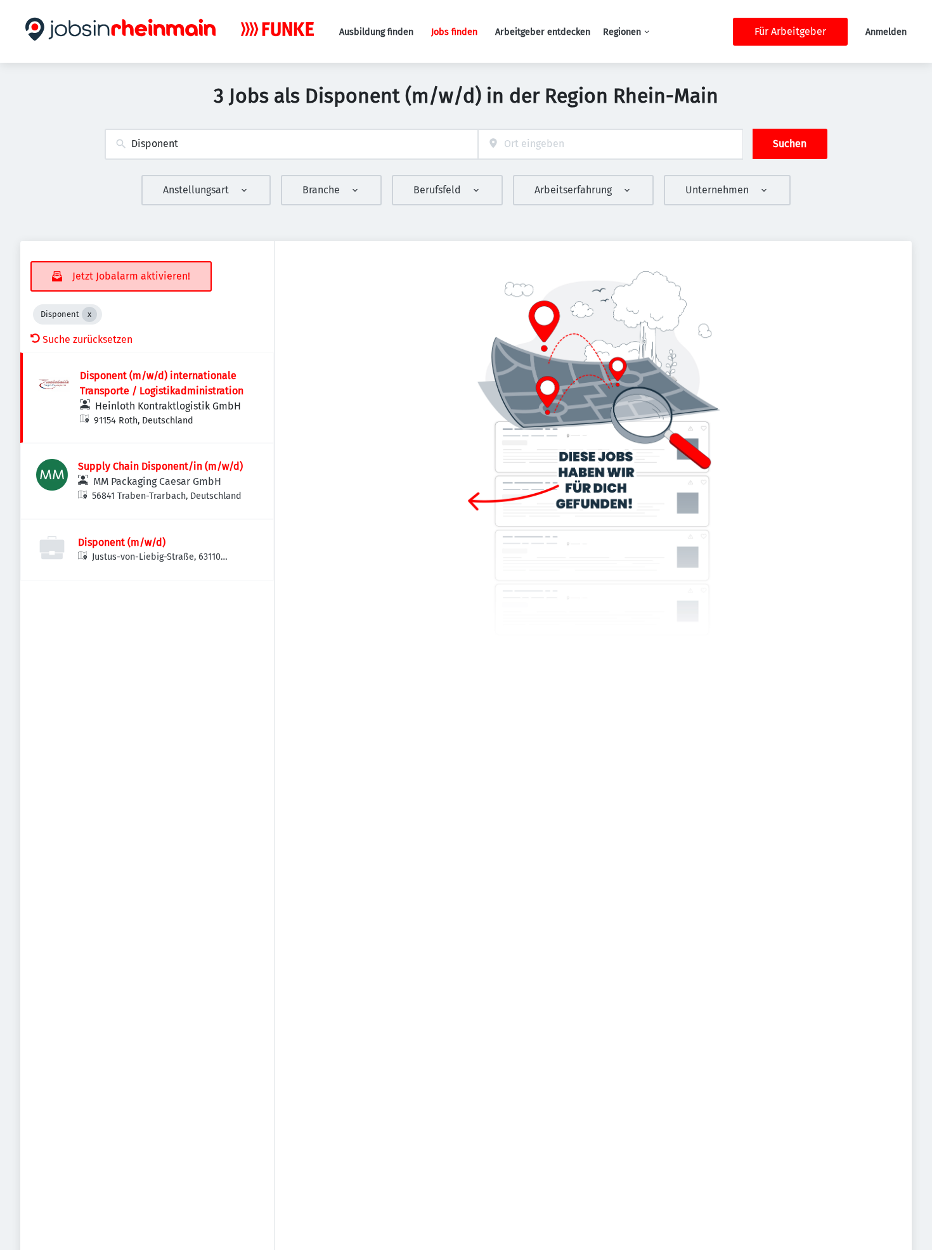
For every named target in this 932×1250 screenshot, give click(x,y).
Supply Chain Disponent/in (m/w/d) (160, 466)
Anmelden (886, 32)
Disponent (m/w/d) (121, 542)
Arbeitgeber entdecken (542, 32)
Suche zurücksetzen (87, 339)
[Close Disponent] (89, 314)
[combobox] (291, 144)
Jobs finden (454, 32)
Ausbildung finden (376, 32)
